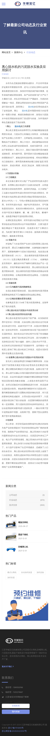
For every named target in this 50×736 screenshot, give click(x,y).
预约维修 (16, 711)
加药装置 (11, 577)
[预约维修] (27, 605)
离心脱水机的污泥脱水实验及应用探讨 (24, 68)
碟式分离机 (12, 572)
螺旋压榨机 (23, 522)
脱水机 (31, 107)
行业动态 (31, 52)
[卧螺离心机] (11, 549)
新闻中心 (18, 52)
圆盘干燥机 (23, 534)
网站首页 (6, 52)
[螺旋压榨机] (11, 524)
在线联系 (16, 705)
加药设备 (40, 572)
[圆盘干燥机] (11, 537)
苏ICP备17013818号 (16, 728)
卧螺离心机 (23, 547)
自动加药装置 (26, 572)
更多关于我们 (7, 666)
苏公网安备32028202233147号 (14, 731)
